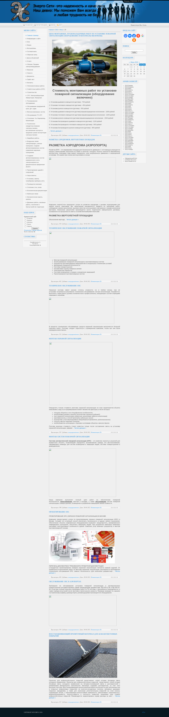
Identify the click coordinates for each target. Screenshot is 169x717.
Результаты (27, 230)
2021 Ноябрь (129, 128)
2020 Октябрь (129, 113)
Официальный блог (131, 158)
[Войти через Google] (143, 36)
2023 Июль (128, 148)
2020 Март (128, 103)
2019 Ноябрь (129, 97)
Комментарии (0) (96, 135)
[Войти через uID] (125, 36)
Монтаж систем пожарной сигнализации (69, 437)
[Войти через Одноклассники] (134, 40)
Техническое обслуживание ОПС (65, 286)
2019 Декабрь (129, 99)
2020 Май (128, 106)
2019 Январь (129, 85)
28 (128, 76)
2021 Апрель (129, 122)
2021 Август (128, 124)
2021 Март (128, 121)
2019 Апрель (129, 90)
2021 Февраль (129, 119)
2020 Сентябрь (129, 112)
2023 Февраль (129, 143)
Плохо (29, 224)
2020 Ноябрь (129, 115)
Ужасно (29, 226)
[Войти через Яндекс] (138, 36)
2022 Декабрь (129, 140)
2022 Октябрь (129, 137)
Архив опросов (37, 230)
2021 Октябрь (129, 127)
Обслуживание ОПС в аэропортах (65, 582)
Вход (53, 25)
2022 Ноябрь (129, 139)
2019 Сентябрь (129, 94)
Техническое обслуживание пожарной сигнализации (75, 228)
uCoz (143, 712)
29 (131, 76)
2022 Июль (128, 134)
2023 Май (128, 146)
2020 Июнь (128, 108)
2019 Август (128, 93)
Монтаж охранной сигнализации (65, 339)
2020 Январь (129, 100)
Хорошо (29, 220)
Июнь (61, 29)
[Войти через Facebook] (134, 36)
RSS (60, 25)
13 (124, 71)
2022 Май (128, 131)
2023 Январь (129, 142)
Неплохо (29, 222)
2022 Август (128, 136)
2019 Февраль (129, 87)
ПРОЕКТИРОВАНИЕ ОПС (59, 512)
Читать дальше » (56, 131)
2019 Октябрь (129, 96)
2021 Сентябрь (129, 125)
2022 (56, 29)
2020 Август (128, 110)
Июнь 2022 (134, 62)
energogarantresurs (73, 135)
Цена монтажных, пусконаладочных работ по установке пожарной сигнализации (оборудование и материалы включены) (82, 35)
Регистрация (41, 25)
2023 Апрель (129, 145)
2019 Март (128, 88)
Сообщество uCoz (130, 159)
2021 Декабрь (129, 130)
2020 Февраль (129, 102)
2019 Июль (128, 91)
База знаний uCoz (130, 161)
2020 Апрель (129, 105)
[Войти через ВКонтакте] (130, 36)
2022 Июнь (128, 133)
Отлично (29, 218)
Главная (28, 25)
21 (128, 73)
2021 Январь (129, 118)
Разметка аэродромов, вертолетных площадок (72, 140)
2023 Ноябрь (129, 149)
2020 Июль (128, 109)
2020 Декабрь (129, 116)
